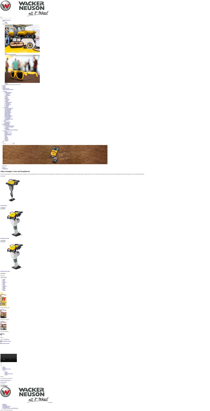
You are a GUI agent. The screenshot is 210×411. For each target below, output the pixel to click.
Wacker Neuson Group (7, 368)
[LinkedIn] (6, 386)
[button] (6, 88)
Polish (4, 289)
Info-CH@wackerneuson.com (5, 380)
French (10, 89)
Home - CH (5, 165)
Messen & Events (8, 134)
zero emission (6, 107)
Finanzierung (7, 128)
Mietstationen (7, 122)
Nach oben (50, 402)
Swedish (4, 288)
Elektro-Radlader (8, 115)
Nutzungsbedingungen (6, 406)
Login (4, 366)
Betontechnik (8, 93)
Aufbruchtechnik (9, 102)
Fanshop (6, 23)
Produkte (5, 91)
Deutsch (7, 89)
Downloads (7, 139)
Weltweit (4, 86)
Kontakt (4, 85)
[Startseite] (24, 16)
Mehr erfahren (3, 207)
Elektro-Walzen (7, 113)
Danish (4, 287)
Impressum (4, 404)
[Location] (1, 386)
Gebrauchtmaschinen (6, 123)
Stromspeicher (8, 104)
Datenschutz (5, 405)
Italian (12, 89)
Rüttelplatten (8, 95)
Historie (6, 132)
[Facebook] (3, 386)
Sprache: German (3, 277)
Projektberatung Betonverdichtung (12, 129)
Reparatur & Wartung (9, 126)
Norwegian (5, 286)
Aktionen (6, 137)
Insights (6, 136)
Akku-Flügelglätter (8, 110)
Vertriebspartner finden (6, 20)
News (6, 135)
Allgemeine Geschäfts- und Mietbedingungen (10, 408)
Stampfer (7, 94)
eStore (6, 22)
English (4, 89)
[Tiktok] (7, 386)
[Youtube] (4, 386)
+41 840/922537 (6, 339)
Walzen (6, 96)
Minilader (6, 101)
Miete (5, 120)
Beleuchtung (7, 105)
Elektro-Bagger (7, 114)
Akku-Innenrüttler (8, 109)
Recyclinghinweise (6, 407)
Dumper (7, 100)
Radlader (6, 98)
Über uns (5, 130)
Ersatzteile (6, 127)
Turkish (4, 285)
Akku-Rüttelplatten (8, 112)
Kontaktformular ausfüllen (6, 341)
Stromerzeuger (7, 103)
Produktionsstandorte (8, 133)
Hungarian (4, 282)
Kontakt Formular (3, 382)
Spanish (4, 290)
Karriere (4, 87)
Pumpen (7, 106)
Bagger (7, 97)
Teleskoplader (7, 99)
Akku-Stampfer (7, 111)
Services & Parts (6, 124)
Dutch (4, 281)
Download (2, 309)
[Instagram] (2, 386)
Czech (4, 284)
